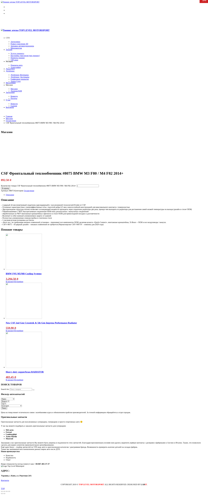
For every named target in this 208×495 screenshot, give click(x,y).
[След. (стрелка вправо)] (4, 493)
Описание (10, 195)
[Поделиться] (4, 491)
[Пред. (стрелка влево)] (2, 493)
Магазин (9, 118)
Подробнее (18, 282)
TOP (3, 489)
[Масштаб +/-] (9, 491)
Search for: (5, 389)
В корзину (5, 188)
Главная (9, 116)
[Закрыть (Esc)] (2, 491)
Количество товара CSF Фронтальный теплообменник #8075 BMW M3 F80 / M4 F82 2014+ (38, 186)
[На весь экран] (7, 491)
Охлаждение (29, 191)
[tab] (106, 195)
